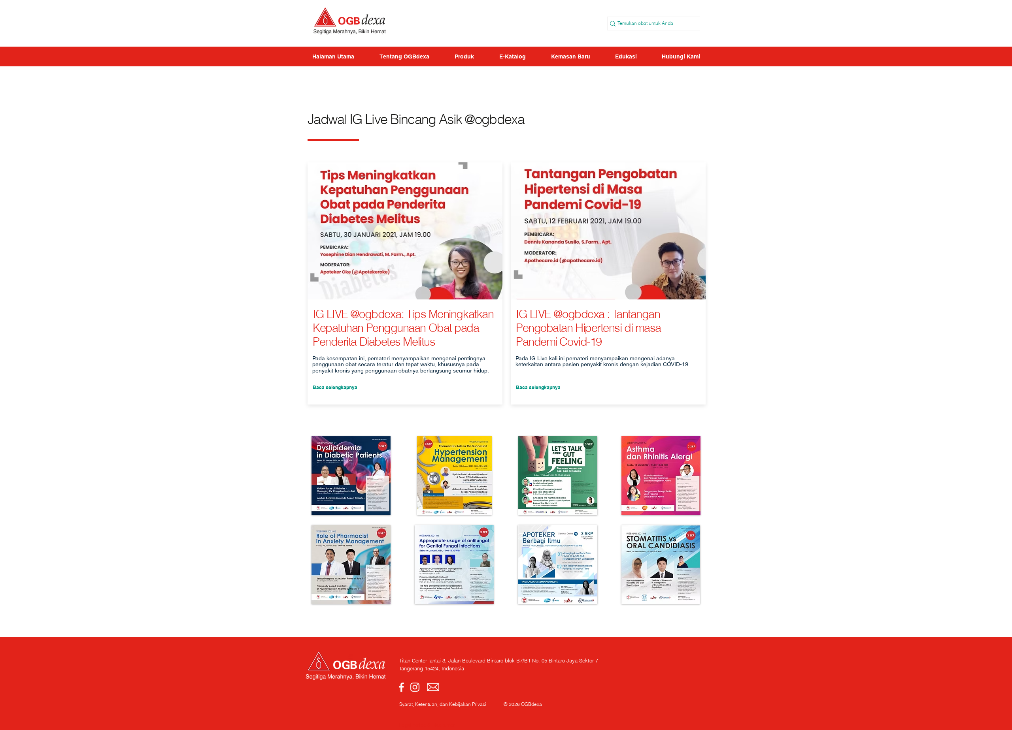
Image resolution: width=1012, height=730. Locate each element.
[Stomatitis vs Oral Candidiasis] (661, 564)
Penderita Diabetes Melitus (374, 341)
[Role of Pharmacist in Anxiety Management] (351, 564)
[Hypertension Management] (454, 475)
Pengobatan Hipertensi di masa (588, 328)
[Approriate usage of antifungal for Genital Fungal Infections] (454, 564)
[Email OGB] (433, 687)
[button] (625, 56)
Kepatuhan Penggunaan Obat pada (396, 328)
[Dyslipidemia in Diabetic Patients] (351, 475)
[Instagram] (415, 687)
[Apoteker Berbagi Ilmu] (557, 564)
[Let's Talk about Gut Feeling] (557, 475)
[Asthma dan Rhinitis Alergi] (661, 475)
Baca (319, 387)
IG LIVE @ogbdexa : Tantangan (588, 314)
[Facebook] (401, 687)
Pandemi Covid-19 (559, 341)
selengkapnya (545, 387)
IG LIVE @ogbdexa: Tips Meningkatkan (403, 314)
